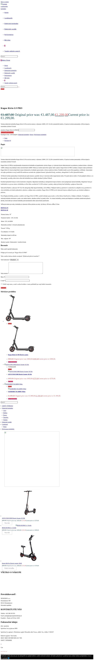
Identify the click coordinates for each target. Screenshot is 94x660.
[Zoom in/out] (1, 651)
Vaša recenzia (5, 273)
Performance (8, 75)
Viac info (10, 381)
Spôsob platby (4, 581)
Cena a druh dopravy (6, 578)
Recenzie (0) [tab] (7, 140)
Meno (3, 277)
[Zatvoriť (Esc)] (6, 651)
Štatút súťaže (4, 588)
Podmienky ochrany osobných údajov (28, 585)
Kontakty (3, 576)
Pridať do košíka (7, 132)
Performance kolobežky (40, 134)
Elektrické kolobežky (10, 70)
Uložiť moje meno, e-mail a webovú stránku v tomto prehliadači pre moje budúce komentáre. (27, 284)
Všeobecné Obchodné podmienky (9, 585)
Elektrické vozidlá (9, 73)
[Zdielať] (4, 651)
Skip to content (5, 2)
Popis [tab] (5, 138)
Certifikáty (3, 590)
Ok (8, 658)
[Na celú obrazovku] (3, 651)
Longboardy (7, 68)
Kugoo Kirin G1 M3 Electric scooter (18, 354)
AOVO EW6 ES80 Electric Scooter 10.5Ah (20, 374)
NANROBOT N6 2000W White (16, 391)
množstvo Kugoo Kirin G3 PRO (9, 130)
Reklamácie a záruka (6, 583)
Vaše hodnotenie (5, 259)
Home (6, 65)
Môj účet (6, 78)
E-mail (3, 280)
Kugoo (31, 134)
